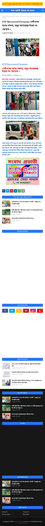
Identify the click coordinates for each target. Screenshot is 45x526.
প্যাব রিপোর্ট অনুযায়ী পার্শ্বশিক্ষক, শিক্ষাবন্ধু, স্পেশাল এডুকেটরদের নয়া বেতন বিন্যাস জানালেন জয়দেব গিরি (27, 381)
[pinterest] (26, 311)
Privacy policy (6, 514)
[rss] (19, 311)
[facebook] (5, 311)
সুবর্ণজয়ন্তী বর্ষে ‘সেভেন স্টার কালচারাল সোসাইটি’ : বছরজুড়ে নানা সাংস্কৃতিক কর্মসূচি (26, 202)
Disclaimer (26, 514)
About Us (4, 512)
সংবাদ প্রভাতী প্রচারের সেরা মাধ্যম (22, 10)
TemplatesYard (26, 521)
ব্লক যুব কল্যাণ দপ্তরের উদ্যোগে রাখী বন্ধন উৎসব (23, 218)
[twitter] (12, 311)
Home (3, 16)
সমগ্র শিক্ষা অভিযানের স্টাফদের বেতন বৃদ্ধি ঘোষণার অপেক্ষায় (25, 372)
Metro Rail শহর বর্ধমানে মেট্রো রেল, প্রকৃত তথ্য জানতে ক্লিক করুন (26, 365)
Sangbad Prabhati (7, 33)
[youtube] (40, 311)
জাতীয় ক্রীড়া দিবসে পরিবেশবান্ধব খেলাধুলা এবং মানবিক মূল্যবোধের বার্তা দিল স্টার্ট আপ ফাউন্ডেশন (27, 211)
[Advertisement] (17, 266)
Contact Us (26, 512)
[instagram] (33, 311)
